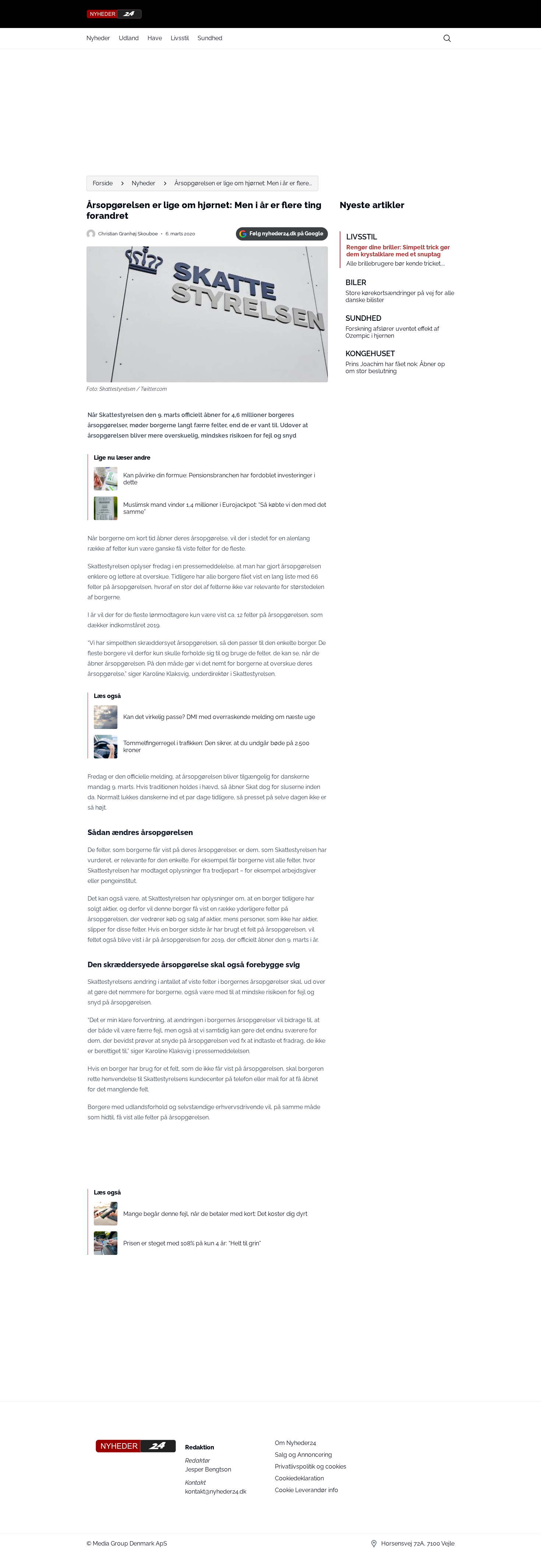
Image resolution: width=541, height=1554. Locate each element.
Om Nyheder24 (295, 1442)
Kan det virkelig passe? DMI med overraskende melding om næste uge (219, 716)
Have (155, 38)
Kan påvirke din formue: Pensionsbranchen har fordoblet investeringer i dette (219, 479)
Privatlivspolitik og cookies (310, 1466)
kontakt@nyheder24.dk (215, 1491)
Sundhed (210, 38)
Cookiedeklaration (299, 1478)
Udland (129, 38)
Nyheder (98, 38)
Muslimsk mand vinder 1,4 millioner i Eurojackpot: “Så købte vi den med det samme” (224, 508)
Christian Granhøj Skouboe (128, 233)
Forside (103, 183)
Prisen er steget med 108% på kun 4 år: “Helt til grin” (192, 1243)
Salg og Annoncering (303, 1454)
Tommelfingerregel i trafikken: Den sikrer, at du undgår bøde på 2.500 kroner (216, 747)
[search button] (447, 38)
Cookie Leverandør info (306, 1490)
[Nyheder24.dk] (270, 14)
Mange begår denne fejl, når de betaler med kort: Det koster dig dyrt (215, 1213)
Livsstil (180, 38)
